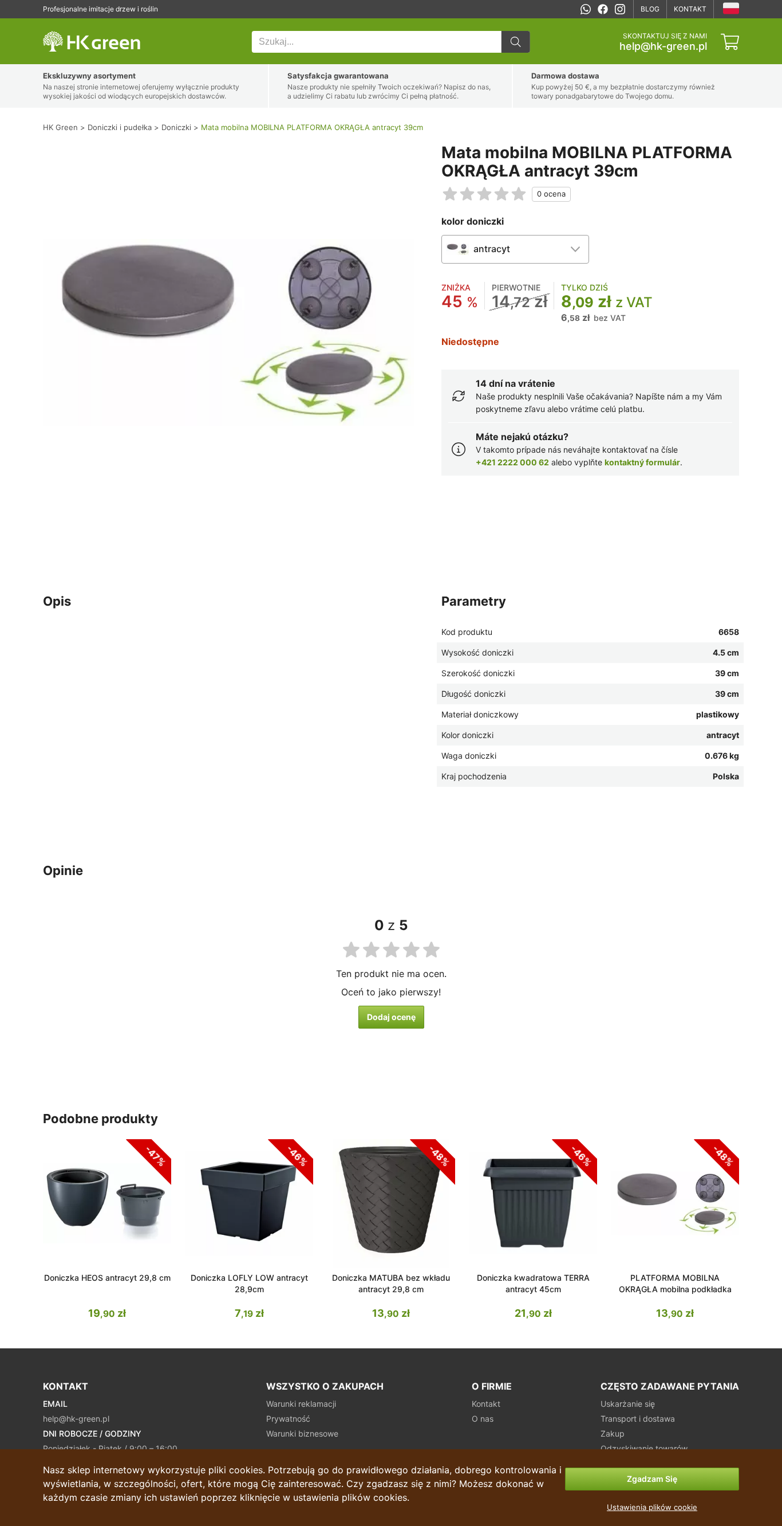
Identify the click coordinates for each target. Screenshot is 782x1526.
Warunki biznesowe (302, 1433)
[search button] (515, 42)
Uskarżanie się (628, 1404)
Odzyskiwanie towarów (644, 1448)
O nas (482, 1418)
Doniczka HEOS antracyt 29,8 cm (107, 1277)
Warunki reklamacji (301, 1404)
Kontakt (690, 9)
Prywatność (288, 1418)
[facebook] (602, 9)
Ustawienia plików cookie (652, 1507)
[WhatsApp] (585, 9)
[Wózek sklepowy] (730, 42)
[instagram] (620, 9)
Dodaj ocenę (391, 1017)
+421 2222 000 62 (512, 462)
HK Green (58, 24)
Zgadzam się (652, 1479)
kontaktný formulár (642, 462)
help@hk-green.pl (663, 46)
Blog (650, 9)
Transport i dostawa (638, 1418)
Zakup (613, 1433)
